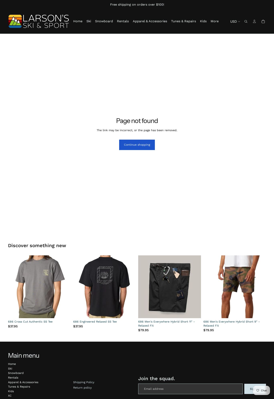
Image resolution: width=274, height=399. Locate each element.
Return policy (82, 387)
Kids (11, 391)
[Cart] (263, 21)
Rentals (13, 377)
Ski (10, 368)
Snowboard (16, 373)
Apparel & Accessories (23, 382)
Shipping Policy (83, 382)
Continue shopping (137, 144)
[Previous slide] (14, 286)
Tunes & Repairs (19, 386)
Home (12, 363)
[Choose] (64, 312)
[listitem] (215, 21)
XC (10, 395)
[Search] (246, 21)
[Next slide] (65, 286)
